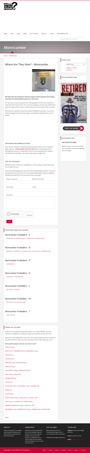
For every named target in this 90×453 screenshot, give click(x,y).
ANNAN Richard (10, 347)
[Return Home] (10, 6)
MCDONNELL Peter (24, 386)
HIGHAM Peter (19, 277)
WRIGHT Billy (46, 409)
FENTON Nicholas (21, 363)
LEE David (9, 289)
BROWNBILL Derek (32, 351)
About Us (44, 33)
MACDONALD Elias (11, 386)
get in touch (71, 146)
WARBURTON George (24, 409)
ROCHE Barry (24, 398)
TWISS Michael (10, 315)
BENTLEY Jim (9, 351)
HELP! (70, 450)
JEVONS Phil (18, 374)
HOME (44, 450)
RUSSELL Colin (33, 398)
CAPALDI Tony (9, 355)
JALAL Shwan (9, 374)
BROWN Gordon (46, 251)
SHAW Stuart (9, 401)
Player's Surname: (11, 179)
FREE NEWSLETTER (62, 33)
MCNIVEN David (11, 302)
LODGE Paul (8, 382)
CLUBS (50, 450)
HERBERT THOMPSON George (14, 405)
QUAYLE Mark (9, 394)
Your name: (9, 187)
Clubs (12, 33)
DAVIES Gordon (10, 359)
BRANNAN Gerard (19, 351)
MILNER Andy (35, 386)
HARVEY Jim (9, 277)
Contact (52, 33)
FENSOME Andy (10, 363)
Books (25, 33)
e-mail (51, 173)
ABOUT (76, 450)
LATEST (56, 450)
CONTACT (83, 450)
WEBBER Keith (36, 409)
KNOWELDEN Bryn (10, 378)
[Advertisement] (55, 14)
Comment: (9, 195)
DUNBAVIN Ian (10, 264)
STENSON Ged (28, 401)
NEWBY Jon (8, 390)
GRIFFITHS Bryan (10, 366)
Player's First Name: (38, 179)
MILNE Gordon (21, 302)
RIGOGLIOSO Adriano (11, 398)
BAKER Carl (9, 251)
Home (5, 33)
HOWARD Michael (24, 370)
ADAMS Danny (10, 238)
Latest (18, 33)
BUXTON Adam (20, 238)
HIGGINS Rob (30, 238)
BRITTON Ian (36, 251)
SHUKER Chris (18, 401)
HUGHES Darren (40, 238)
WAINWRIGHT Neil (10, 409)
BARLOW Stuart (26, 251)
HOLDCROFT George (11, 370)
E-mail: (34, 187)
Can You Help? (34, 33)
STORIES (63, 450)
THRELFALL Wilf (29, 405)
